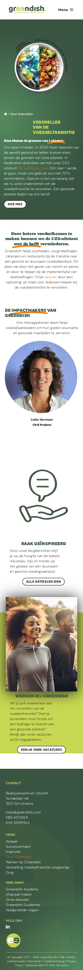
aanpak (50, 277)
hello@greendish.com (23, 812)
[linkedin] (8, 927)
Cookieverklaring (54, 961)
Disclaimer (34, 961)
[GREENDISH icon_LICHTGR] (13, 934)
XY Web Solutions (56, 965)
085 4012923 (17, 817)
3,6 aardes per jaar (33, 168)
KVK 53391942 (18, 822)
